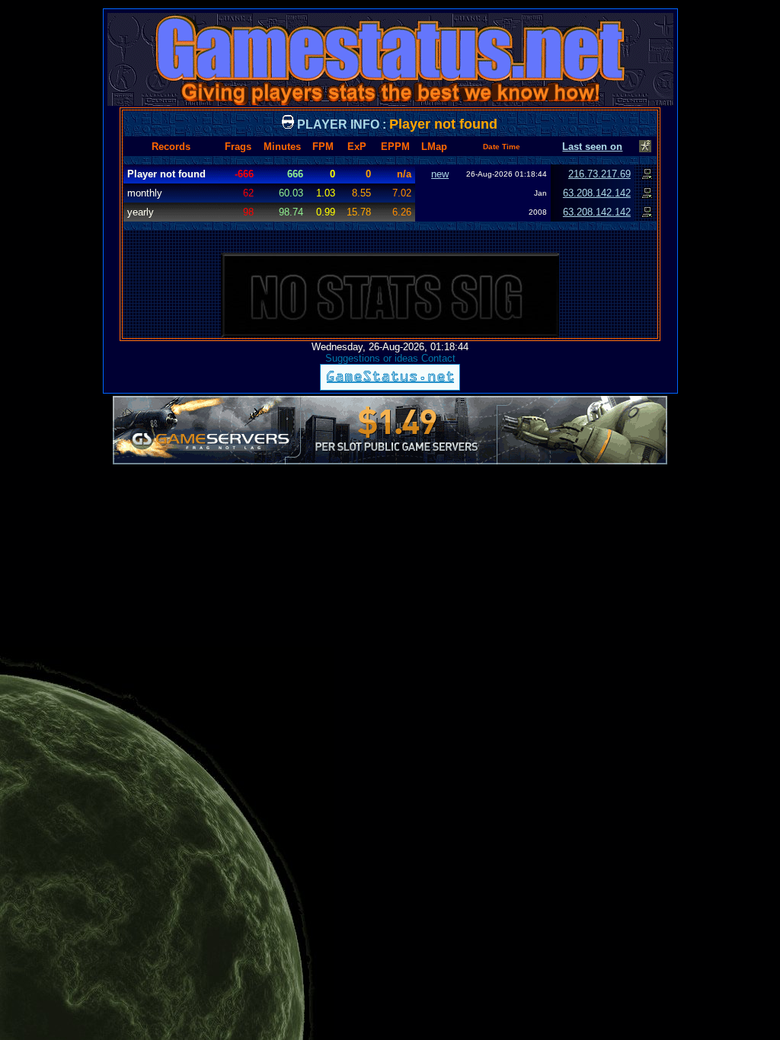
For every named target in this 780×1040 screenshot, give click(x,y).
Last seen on (592, 146)
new (440, 174)
